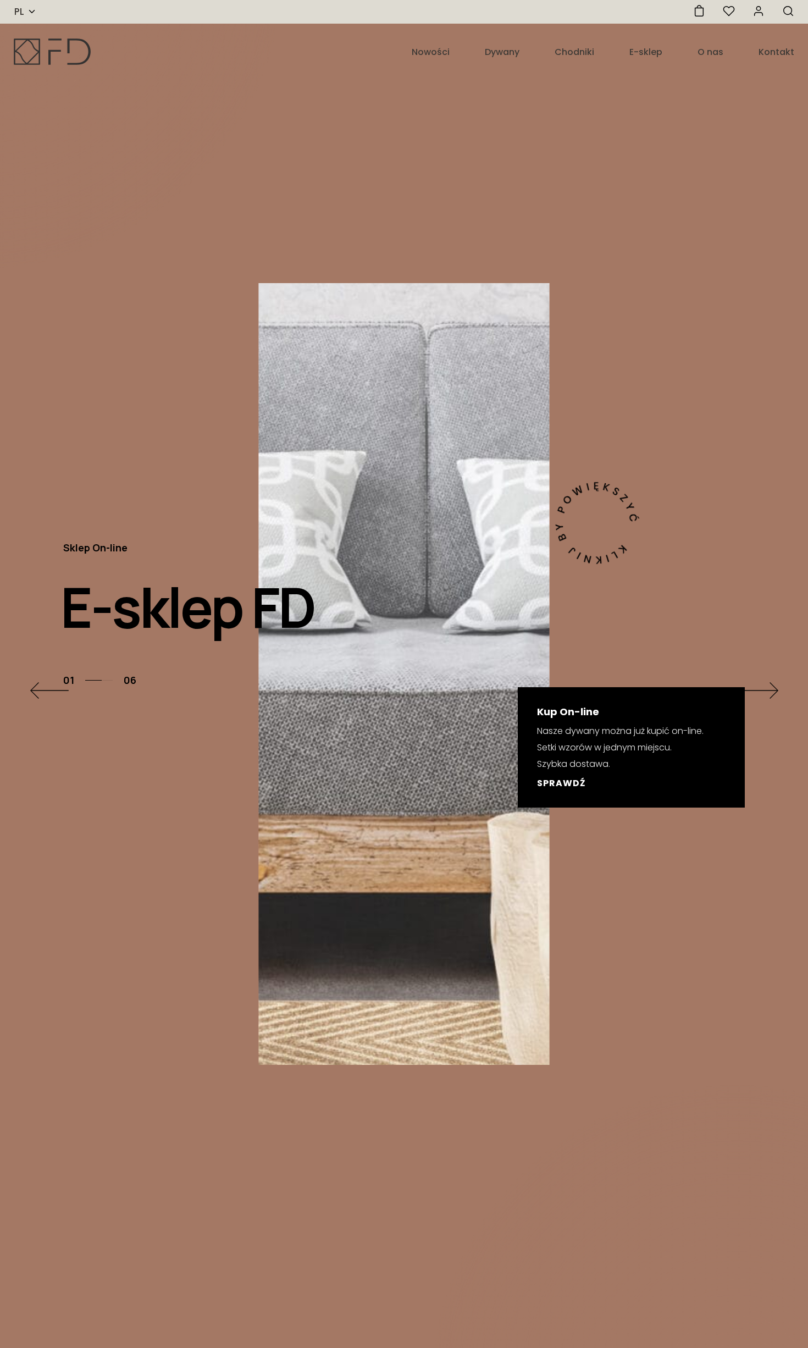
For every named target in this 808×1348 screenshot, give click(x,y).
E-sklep (645, 52)
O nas (710, 52)
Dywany (502, 52)
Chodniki (574, 52)
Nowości (431, 52)
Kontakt (776, 52)
